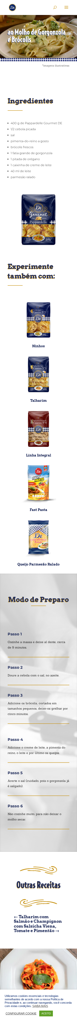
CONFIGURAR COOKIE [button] (21, 1013)
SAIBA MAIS (40, 1006)
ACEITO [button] (46, 1013)
